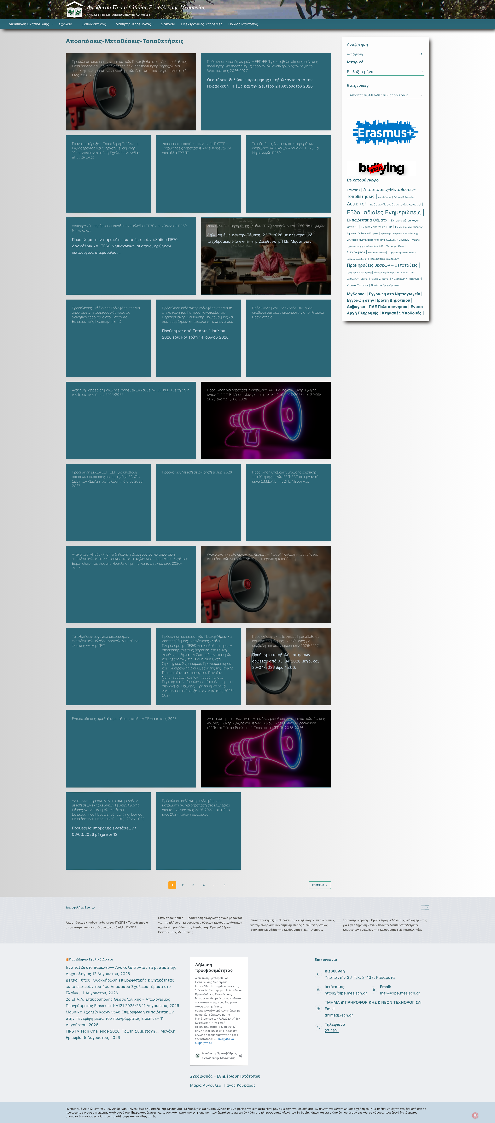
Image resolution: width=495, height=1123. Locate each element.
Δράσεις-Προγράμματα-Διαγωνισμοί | (396, 204)
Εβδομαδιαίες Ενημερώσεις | (385, 212)
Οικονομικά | (357, 252)
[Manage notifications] (475, 1115)
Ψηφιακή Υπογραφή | (358, 285)
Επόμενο (318, 885)
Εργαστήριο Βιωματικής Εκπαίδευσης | (400, 233)
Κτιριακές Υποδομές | (403, 313)
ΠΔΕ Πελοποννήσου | (389, 306)
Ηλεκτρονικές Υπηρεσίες (202, 24)
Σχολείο (65, 24)
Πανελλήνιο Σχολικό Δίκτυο (91, 959)
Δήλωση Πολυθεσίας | (404, 197)
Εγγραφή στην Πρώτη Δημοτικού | (379, 300)
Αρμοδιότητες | (385, 197)
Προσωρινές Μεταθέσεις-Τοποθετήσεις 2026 (197, 472)
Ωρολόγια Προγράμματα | (385, 285)
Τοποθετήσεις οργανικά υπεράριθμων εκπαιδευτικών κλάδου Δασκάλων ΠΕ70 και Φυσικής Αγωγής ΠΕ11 (105, 641)
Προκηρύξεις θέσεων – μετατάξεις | (383, 265)
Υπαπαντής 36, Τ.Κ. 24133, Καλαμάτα (360, 977)
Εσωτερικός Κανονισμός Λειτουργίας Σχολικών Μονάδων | (379, 239)
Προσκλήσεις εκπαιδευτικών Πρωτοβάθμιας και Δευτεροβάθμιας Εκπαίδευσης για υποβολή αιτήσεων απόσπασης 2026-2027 (285, 641)
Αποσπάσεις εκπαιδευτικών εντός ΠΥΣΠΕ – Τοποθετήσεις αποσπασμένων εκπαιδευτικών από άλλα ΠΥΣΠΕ (196, 148)
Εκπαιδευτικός (94, 24)
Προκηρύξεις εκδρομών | (385, 258)
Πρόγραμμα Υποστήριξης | (360, 272)
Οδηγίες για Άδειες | (395, 246)
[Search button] (420, 54)
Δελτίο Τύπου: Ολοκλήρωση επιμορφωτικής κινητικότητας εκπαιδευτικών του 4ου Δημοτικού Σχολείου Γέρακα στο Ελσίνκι (120, 986)
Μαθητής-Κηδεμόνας (133, 24)
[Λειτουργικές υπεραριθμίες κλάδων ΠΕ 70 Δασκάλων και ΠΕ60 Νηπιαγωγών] (266, 256)
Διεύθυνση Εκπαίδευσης (29, 24)
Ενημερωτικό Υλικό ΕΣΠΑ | (377, 226)
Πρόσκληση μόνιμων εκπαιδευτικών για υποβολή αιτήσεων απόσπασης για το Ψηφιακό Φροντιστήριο (288, 312)
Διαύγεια (167, 24)
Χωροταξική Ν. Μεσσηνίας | (407, 279)
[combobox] (382, 54)
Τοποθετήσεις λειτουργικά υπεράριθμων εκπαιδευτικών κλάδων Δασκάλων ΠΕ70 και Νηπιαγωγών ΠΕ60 (285, 148)
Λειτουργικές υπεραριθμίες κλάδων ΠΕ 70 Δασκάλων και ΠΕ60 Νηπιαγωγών (265, 226)
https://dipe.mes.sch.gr (346, 993)
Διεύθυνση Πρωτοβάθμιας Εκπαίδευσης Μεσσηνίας (146, 7)
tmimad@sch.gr (339, 1015)
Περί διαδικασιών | (377, 252)
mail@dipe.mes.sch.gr (400, 993)
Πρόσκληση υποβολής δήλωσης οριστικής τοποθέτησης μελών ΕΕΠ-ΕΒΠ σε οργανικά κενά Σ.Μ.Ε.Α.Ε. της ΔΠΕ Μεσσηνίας (285, 476)
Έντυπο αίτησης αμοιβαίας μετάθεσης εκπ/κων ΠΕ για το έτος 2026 (124, 719)
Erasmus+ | (354, 190)
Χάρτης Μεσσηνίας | (381, 279)
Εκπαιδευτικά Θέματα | (368, 220)
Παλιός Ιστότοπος (243, 24)
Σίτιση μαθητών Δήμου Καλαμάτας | (391, 272)
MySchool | (357, 294)
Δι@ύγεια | (357, 306)
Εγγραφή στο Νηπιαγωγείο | (395, 294)
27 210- (332, 1030)
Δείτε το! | (358, 204)
